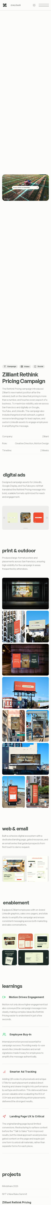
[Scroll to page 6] (34, 963)
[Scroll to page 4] (26, 528)
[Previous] (4, 518)
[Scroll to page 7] (35, 963)
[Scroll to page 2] (24, 528)
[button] (25, 593)
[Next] (47, 518)
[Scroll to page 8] (36, 963)
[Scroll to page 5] (27, 528)
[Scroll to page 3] (25, 528)
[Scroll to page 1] (23, 528)
